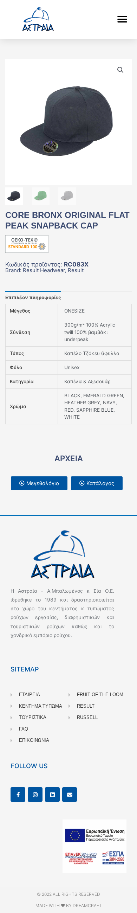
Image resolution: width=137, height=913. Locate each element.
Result (76, 270)
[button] (122, 19)
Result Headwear (44, 270)
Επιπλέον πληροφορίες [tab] (33, 297)
